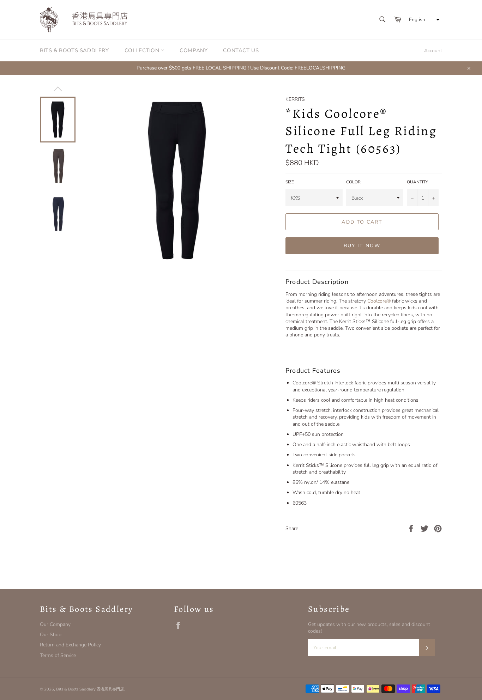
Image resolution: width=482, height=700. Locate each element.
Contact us (241, 50)
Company (193, 50)
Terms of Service (58, 655)
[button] (423, 20)
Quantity (417, 182)
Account (433, 50)
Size (289, 182)
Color (353, 182)
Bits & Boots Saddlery (74, 50)
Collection (143, 50)
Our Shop (50, 634)
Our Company (55, 624)
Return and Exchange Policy (70, 644)
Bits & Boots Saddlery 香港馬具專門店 (90, 689)
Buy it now (362, 245)
